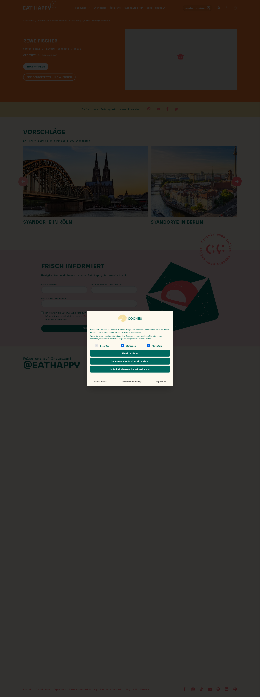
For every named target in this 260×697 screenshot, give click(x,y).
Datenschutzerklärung (131, 382)
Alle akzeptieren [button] (130, 353)
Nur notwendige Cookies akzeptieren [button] (130, 361)
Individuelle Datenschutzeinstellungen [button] (130, 369)
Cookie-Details (100, 382)
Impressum (161, 382)
